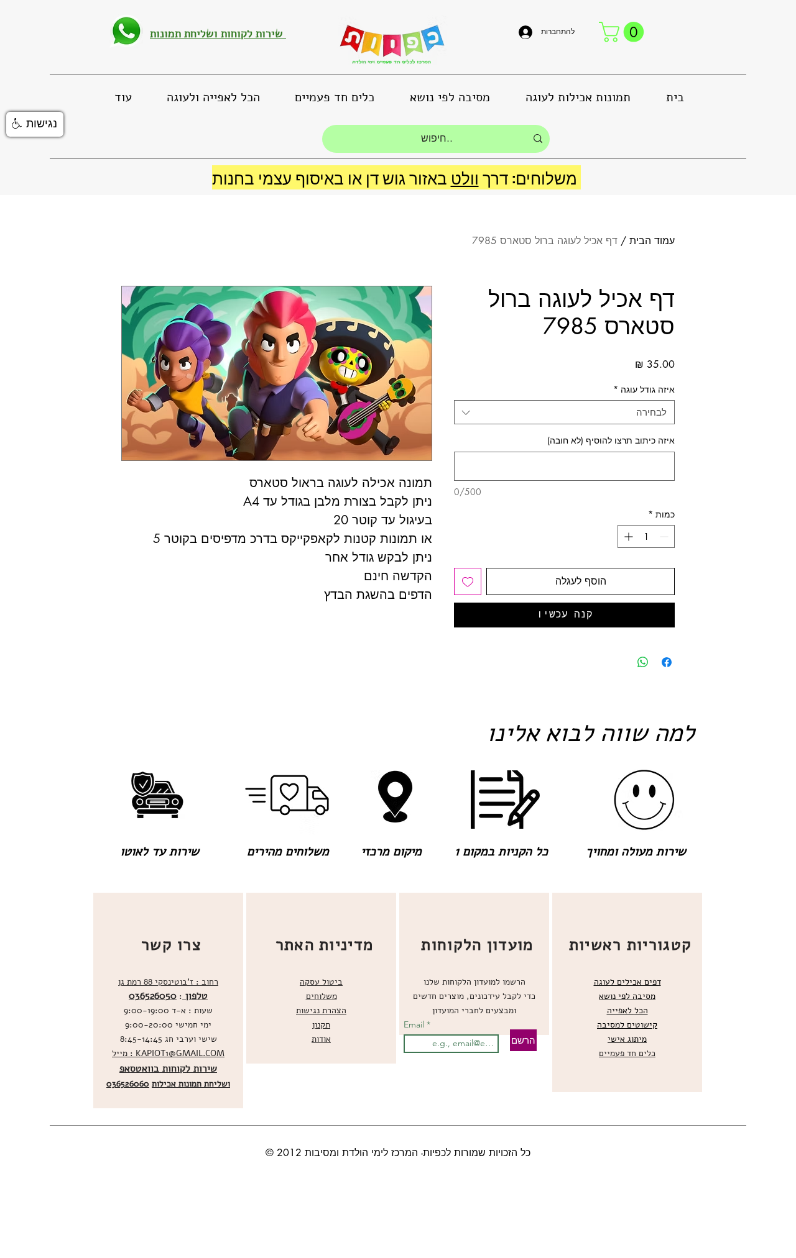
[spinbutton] (646, 536)
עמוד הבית (652, 240)
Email (415, 1024)
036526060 (127, 1084)
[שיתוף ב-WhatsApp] (643, 662)
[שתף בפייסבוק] (666, 662)
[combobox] (564, 412)
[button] (624, 32)
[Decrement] (665, 536)
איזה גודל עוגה (644, 389)
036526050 (153, 996)
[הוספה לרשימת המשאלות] (467, 581)
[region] (168, 1000)
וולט (465, 177)
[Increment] (627, 536)
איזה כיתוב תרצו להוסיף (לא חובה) (611, 440)
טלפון (195, 996)
